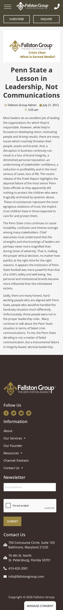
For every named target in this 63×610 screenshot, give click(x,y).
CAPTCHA (10, 496)
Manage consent (40, 606)
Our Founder (13, 446)
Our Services (13, 438)
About (8, 431)
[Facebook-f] (6, 413)
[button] (31, 438)
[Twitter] (13, 413)
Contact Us (11, 468)
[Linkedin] (28, 413)
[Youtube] (21, 413)
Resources (11, 453)
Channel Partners (16, 460)
